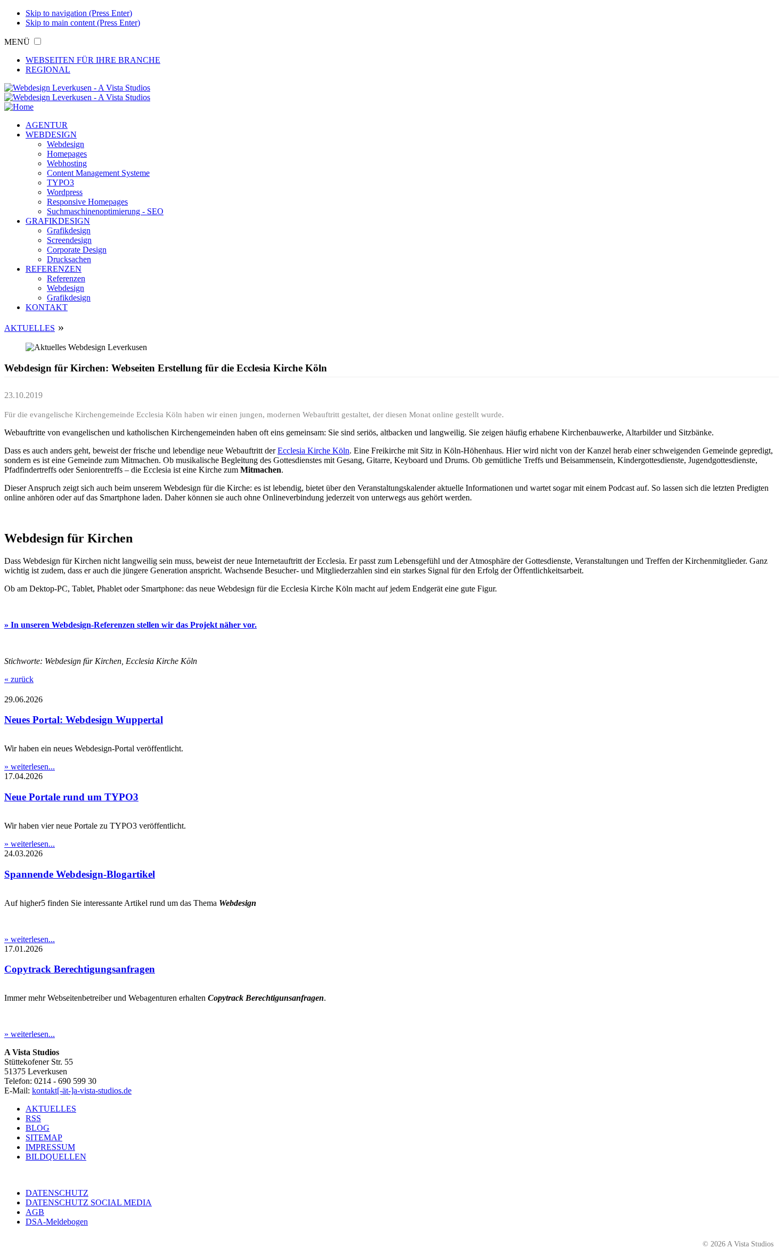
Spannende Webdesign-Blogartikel (79, 874)
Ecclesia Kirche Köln (313, 450)
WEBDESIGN (51, 134)
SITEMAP (44, 1137)
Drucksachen (69, 259)
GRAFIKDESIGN (58, 220)
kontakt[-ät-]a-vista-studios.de (82, 1090)
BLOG (38, 1127)
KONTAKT (47, 307)
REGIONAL (48, 69)
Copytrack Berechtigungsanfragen (79, 969)
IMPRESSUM (50, 1147)
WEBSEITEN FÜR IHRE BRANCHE (93, 59)
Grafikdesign (69, 230)
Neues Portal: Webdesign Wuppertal (83, 719)
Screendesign (69, 240)
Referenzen (66, 278)
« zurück (19, 679)
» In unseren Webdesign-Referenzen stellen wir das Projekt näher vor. (130, 624)
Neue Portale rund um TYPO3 (71, 797)
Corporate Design (77, 249)
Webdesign (65, 144)
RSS (33, 1118)
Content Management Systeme (98, 172)
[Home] (19, 106)
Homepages (67, 153)
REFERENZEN (53, 268)
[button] (37, 41)
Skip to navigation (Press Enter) (79, 13)
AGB (35, 1212)
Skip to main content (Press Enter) (83, 22)
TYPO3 (60, 182)
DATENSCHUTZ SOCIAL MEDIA (89, 1202)
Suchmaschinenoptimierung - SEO (105, 211)
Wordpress (65, 192)
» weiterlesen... (29, 766)
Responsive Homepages (87, 201)
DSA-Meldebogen (57, 1221)
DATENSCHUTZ (57, 1192)
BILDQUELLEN (56, 1156)
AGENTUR (47, 124)
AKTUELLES (29, 328)
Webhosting (67, 163)
